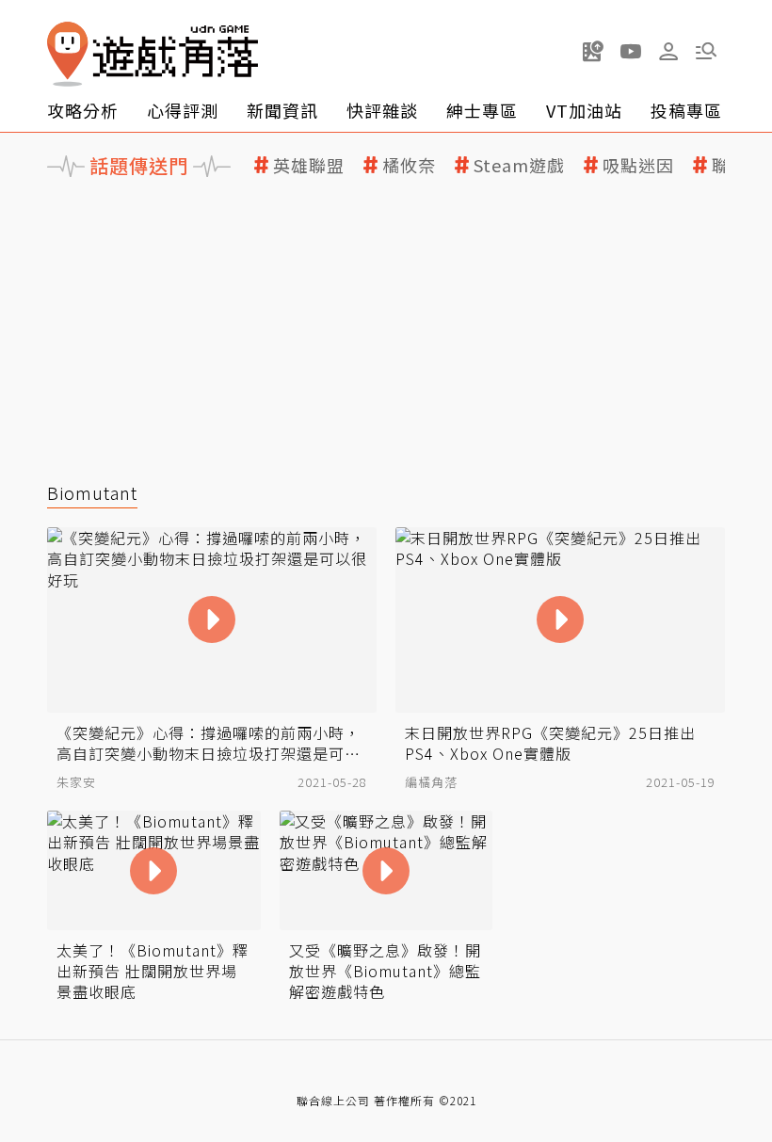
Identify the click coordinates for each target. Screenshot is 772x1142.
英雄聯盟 (309, 165)
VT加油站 (584, 110)
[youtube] (630, 51)
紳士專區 (482, 110)
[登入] (668, 51)
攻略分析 (83, 110)
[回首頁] (152, 54)
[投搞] (593, 51)
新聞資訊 (282, 110)
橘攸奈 (409, 165)
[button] (706, 51)
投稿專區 (686, 110)
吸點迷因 (638, 165)
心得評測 (182, 110)
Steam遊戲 (519, 165)
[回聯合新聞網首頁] (67, 54)
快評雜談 (382, 110)
